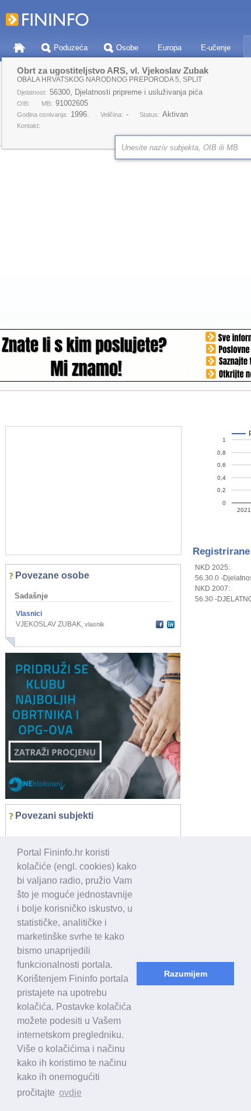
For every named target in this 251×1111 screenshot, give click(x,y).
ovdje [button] (70, 1093)
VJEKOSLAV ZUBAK (48, 624)
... (21, 833)
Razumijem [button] (185, 973)
